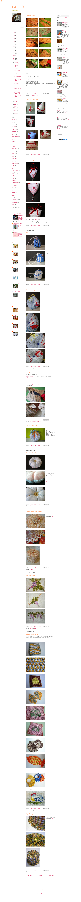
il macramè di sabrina (17, 275)
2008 (14, 59)
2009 (14, 58)
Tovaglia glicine (30, 575)
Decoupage (14, 138)
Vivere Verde (15, 232)
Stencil (13, 183)
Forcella (13, 144)
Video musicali (14, 202)
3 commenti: (39, 225)
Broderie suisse (14, 121)
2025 (14, 34)
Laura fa (18, 7)
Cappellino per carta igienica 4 (34, 511)
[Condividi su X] (46, 93)
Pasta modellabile (15, 163)
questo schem (36, 219)
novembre (16, 62)
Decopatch (14, 134)
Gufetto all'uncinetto (64, 31)
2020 (14, 41)
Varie (13, 197)
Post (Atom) (42, 879)
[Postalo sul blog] (45, 93)
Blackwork (14, 119)
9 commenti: (39, 445)
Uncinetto (30, 569)
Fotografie (13, 146)
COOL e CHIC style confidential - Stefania (17, 243)
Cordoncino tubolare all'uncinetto (64, 40)
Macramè (13, 155)
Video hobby (14, 200)
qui (41, 71)
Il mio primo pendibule (32, 160)
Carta (13, 122)
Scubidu (13, 178)
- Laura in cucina (15, 208)
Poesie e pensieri (15, 170)
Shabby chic (14, 180)
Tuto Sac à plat (28, 379)
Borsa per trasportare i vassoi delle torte (37, 372)
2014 (14, 50)
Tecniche (13, 187)
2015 (14, 49)
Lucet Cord (14, 153)
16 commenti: (39, 93)
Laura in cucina (16, 251)
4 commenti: (39, 567)
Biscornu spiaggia (31, 290)
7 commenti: (39, 284)
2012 (14, 53)
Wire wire (13, 204)
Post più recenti (29, 875)
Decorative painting (15, 136)
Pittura (13, 168)
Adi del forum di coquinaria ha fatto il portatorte (34, 384)
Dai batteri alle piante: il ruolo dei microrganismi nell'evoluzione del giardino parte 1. (18, 236)
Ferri (13, 141)
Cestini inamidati (65, 57)
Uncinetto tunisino (15, 195)
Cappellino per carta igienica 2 (17, 96)
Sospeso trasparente (15, 182)
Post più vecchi (51, 875)
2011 (14, 55)
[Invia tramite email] (44, 93)
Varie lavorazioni (35, 95)
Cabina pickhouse (31, 233)
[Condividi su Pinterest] (48, 93)
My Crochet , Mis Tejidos (17, 283)
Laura (58, 114)
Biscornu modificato (31, 425)
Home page (15, 10)
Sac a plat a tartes (29, 378)
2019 (14, 43)
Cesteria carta (14, 129)
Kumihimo (13, 151)
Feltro (13, 139)
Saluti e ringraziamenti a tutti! (20, 277)
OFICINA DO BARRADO (17, 331)
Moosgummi (14, 158)
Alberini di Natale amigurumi (65, 23)
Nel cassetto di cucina (32, 634)
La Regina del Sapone (17, 315)
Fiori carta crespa (15, 143)
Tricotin (13, 190)
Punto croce (31, 156)
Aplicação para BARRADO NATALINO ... (20, 325)
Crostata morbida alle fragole (20, 253)
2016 (14, 47)
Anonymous (59, 110)
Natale (13, 160)
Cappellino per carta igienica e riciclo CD (17, 93)
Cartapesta (14, 124)
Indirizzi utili (34, 421)
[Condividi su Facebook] (47, 93)
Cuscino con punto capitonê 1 (65, 90)
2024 (14, 35)
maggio (15, 107)
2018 (14, 44)
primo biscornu (52, 430)
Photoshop (14, 166)
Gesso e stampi (14, 148)
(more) (66, 112)
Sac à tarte (27, 377)
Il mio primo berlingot (32, 99)
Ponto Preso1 (15, 323)
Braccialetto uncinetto (64, 99)
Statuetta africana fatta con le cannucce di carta (65, 66)
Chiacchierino (14, 131)
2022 (14, 38)
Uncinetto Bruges (15, 194)
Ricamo (35, 156)
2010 (14, 56)
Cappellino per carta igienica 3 (34, 814)
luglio (15, 104)
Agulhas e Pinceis (16, 259)
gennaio (15, 113)
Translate (65, 17)
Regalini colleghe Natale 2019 (20, 309)
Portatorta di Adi (30, 15)
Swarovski (14, 185)
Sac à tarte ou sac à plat (30, 376)
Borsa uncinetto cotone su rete (65, 81)
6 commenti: (39, 154)
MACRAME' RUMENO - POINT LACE (17, 292)
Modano (13, 156)
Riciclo (13, 177)
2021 (14, 40)
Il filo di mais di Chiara (17, 267)
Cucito (30, 95)
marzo (15, 110)
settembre (16, 101)
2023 (14, 37)
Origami (13, 161)
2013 (14, 52)
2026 (14, 32)
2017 (14, 46)
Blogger (42, 893)
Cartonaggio (14, 126)
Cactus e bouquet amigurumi (65, 49)
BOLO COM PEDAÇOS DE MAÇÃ (20, 261)
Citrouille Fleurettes (31, 453)
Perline (13, 165)
